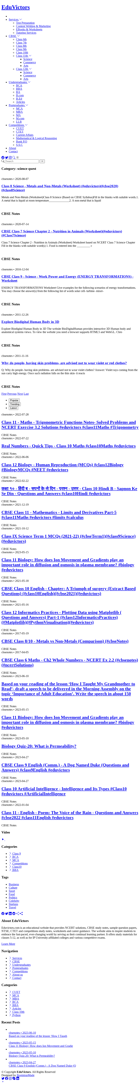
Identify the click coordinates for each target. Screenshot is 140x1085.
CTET (20, 131)
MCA (19, 108)
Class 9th (21, 49)
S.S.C (19, 144)
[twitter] (6, 913)
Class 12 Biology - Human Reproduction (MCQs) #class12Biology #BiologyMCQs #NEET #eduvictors (62, 467)
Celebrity (14, 900)
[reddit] (13, 913)
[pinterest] (21, 913)
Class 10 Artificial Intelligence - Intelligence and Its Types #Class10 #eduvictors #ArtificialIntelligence (64, 791)
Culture (13, 887)
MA (18, 115)
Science (27, 59)
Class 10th (22, 52)
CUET (20, 128)
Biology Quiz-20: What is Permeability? (38, 746)
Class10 (17, 866)
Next (20, 393)
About (12, 148)
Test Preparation (25, 22)
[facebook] (2, 913)
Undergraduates (21, 964)
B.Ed (19, 98)
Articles (20, 101)
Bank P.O (21, 141)
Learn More (8, 943)
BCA (19, 85)
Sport (12, 890)
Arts (25, 65)
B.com (20, 95)
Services (17, 958)
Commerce (29, 62)
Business (14, 884)
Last (26, 393)
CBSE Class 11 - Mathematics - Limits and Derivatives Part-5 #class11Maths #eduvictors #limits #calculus (58, 515)
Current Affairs (24, 134)
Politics (13, 897)
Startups (13, 904)
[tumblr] (17, 913)
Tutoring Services (26, 32)
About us (17, 974)
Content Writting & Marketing (33, 26)
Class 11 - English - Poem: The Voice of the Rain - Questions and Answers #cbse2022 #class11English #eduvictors (69, 815)
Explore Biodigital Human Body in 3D (30, 322)
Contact (13, 151)
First (4, 393)
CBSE (16, 961)
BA (18, 92)
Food (12, 894)
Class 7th (21, 42)
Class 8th (21, 45)
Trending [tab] (14, 404)
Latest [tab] (13, 408)
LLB (19, 121)
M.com (20, 118)
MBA (19, 111)
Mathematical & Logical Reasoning (36, 138)
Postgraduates (20, 968)
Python (16, 1015)
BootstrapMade (25, 1075)
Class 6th (21, 39)
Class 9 (16, 853)
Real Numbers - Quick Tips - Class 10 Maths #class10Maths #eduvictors (68, 445)
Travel (12, 907)
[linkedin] (10, 913)
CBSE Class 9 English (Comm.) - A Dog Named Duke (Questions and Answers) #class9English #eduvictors (65, 767)
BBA (19, 88)
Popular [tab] (14, 400)
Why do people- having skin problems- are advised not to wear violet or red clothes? (64, 363)
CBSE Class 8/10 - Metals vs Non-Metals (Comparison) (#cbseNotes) (65, 641)
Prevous (12, 393)
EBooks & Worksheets (29, 29)
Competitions (20, 863)
